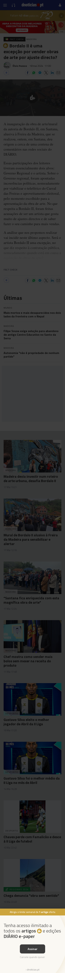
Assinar (32, 949)
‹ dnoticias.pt (32, 969)
